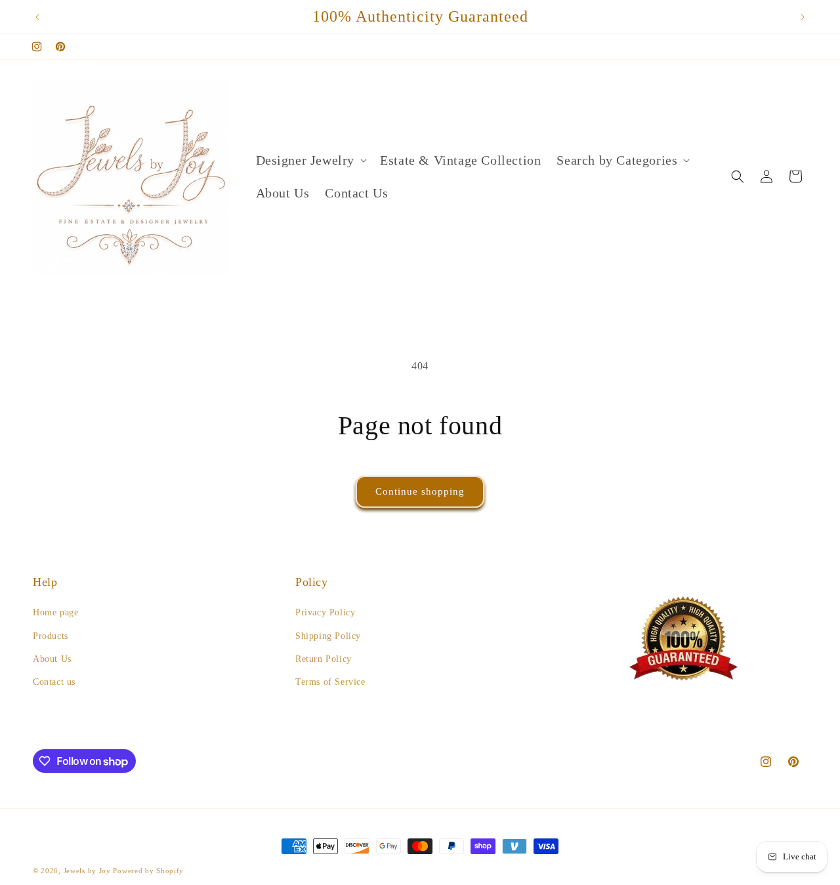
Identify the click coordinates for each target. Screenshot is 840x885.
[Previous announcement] (37, 17)
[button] (310, 160)
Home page (55, 612)
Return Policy (323, 659)
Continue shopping (420, 491)
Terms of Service (330, 682)
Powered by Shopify (148, 871)
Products (50, 636)
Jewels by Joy (87, 871)
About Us (52, 659)
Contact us (54, 682)
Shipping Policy (328, 636)
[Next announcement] (802, 17)
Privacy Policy (325, 612)
